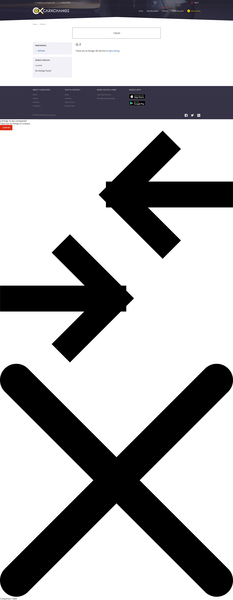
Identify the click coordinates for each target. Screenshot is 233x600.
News (67, 95)
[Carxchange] (51, 11)
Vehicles (165, 11)
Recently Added (152, 11)
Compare (6, 127)
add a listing (113, 50)
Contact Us (37, 106)
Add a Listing (195, 11)
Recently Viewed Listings (106, 98)
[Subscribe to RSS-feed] (198, 115)
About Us (36, 102)
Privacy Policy (70, 106)
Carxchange (51, 115)
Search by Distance (104, 95)
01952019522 (66, 3)
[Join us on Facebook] (186, 115)
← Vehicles (40, 50)
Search (35, 98)
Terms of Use (70, 102)
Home (141, 11)
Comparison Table (8, 598)
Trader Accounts (178, 11)
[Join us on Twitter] (192, 115)
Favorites (68, 98)
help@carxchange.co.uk (46, 3)
